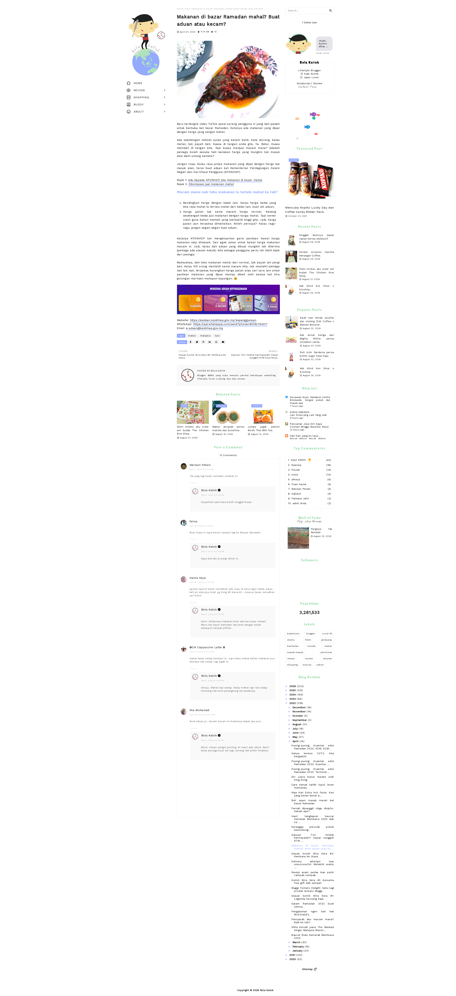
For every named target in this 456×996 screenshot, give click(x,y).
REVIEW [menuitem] (139, 90)
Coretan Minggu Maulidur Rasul (309, 426)
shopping (292, 665)
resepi (291, 658)
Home (180, 8)
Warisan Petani (200, 465)
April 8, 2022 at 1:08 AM (201, 526)
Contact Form (307, 87)
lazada (311, 646)
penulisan (326, 652)
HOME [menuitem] (138, 83)
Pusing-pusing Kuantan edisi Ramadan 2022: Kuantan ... (312, 763)
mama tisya (198, 577)
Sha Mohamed (199, 710)
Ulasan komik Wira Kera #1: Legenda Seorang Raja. (312, 897)
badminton (293, 633)
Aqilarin (296, 493)
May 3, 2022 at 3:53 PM (212, 740)
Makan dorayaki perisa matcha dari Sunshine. (228, 428)
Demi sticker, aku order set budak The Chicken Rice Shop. (193, 430)
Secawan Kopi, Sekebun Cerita (310, 397)
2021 (292, 954)
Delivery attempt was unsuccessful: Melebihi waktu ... (312, 864)
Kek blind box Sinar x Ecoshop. (317, 370)
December (299, 707)
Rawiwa (296, 465)
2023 (293, 698)
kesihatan (293, 646)
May (295, 736)
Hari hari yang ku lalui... (305, 435)
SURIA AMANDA (299, 412)
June (296, 732)
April (295, 741)
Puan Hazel (299, 484)
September (300, 720)
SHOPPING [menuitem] (141, 97)
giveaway (327, 640)
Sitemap (307, 969)
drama (291, 640)
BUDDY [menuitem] (139, 104)
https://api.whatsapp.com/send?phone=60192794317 (230, 324)
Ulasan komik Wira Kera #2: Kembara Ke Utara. (312, 855)
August (297, 724)
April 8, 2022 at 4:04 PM (202, 582)
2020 (293, 959)
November (299, 711)
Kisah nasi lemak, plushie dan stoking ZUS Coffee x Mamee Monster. (317, 321)
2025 (293, 690)
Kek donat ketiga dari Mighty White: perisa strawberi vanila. (317, 338)
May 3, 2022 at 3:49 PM (212, 551)
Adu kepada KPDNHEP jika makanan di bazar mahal (225, 180)
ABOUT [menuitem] (139, 111)
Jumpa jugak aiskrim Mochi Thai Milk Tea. (264, 428)
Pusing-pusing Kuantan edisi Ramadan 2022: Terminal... (312, 770)
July (295, 728)
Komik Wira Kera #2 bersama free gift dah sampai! (312, 882)
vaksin (320, 665)
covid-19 (327, 633)
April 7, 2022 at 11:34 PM (202, 469)
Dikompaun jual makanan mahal (211, 184)
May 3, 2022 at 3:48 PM (212, 495)
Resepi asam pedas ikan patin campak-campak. (312, 874)
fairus (194, 521)
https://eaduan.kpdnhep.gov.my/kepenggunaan (223, 320)
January (298, 950)
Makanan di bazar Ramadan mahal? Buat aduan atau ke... (312, 847)
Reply (193, 483)
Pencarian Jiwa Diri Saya (306, 423)
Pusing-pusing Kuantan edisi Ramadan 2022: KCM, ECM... (312, 747)
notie (294, 474)
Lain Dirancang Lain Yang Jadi (308, 415)
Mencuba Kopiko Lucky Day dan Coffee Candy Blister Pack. (309, 210)
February (298, 946)
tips (188, 8)
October (298, 715)
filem (308, 640)
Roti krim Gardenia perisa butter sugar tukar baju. (317, 354)
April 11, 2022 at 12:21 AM (202, 652)
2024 (293, 694)
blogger (310, 633)
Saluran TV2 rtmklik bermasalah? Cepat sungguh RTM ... (312, 837)
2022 (293, 703)
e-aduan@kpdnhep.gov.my (204, 328)
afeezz (295, 479)
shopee (327, 658)
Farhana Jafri (300, 498)
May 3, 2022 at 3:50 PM (212, 614)
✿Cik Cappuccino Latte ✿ (207, 647)
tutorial (307, 665)
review (309, 658)
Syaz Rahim (298, 459)
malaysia (205, 335)
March (296, 942)
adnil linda (299, 503)
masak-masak (295, 652)
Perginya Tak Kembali (321, 531)
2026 (293, 686)
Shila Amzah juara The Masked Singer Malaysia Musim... (312, 929)
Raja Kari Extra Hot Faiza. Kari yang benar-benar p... (312, 794)
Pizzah (295, 469)
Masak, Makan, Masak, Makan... (309, 438)
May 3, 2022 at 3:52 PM (212, 681)
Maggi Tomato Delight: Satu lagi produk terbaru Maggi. (312, 889)
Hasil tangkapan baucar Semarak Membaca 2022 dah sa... (312, 819)
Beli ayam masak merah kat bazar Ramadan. (312, 802)
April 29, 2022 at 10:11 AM (202, 715)
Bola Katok (218, 371)
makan (192, 335)
